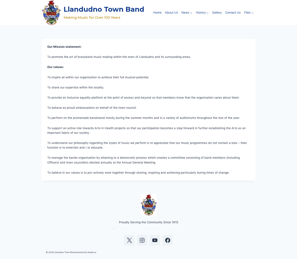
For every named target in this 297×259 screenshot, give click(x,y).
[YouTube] (155, 240)
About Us (171, 12)
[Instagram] (142, 240)
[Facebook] (168, 240)
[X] (129, 240)
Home (157, 12)
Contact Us (233, 12)
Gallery (217, 12)
